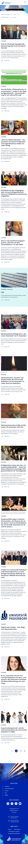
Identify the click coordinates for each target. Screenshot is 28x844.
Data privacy (17, 829)
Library (6, 790)
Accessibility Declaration (14, 833)
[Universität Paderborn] (14, 838)
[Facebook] (12, 803)
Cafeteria (7, 786)
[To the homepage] (6, 2)
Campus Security (14, 820)
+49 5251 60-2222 (14, 821)
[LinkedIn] (16, 803)
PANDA (6, 795)
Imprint (10, 829)
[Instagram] (8, 803)
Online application (9, 788)
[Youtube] (20, 803)
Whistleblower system (14, 831)
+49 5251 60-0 (13, 818)
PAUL (6, 793)
